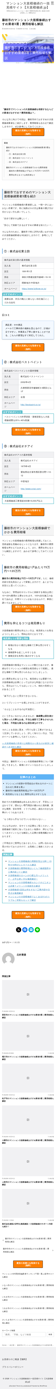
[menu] (52, 3)
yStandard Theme (15, 1386)
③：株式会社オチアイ (18, 162)
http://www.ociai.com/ (31, 488)
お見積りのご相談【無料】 (15, 1359)
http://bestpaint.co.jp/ (31, 404)
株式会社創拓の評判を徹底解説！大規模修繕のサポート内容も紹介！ (27, 1225)
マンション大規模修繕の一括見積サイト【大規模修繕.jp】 (28, 5)
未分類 (33, 29)
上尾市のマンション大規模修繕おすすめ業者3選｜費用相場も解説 (28, 1183)
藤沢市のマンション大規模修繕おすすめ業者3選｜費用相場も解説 (28, 1240)
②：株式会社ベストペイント (21, 158)
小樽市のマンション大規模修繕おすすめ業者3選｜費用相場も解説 (28, 1141)
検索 (50, 1334)
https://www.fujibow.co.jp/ (34, 288)
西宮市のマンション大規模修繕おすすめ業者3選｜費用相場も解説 (28, 1016)
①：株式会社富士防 (17, 154)
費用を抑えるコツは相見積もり (22, 174)
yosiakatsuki (27, 1386)
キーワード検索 (8, 1330)
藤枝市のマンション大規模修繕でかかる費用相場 (26, 167)
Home (4, 1345)
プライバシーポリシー (12, 1366)
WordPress (43, 1386)
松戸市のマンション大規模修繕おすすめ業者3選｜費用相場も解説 (28, 1099)
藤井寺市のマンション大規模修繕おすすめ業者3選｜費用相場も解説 (26, 1250)
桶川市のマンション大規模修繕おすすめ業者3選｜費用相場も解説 (28, 1057)
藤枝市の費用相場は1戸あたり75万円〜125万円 (29, 170)
